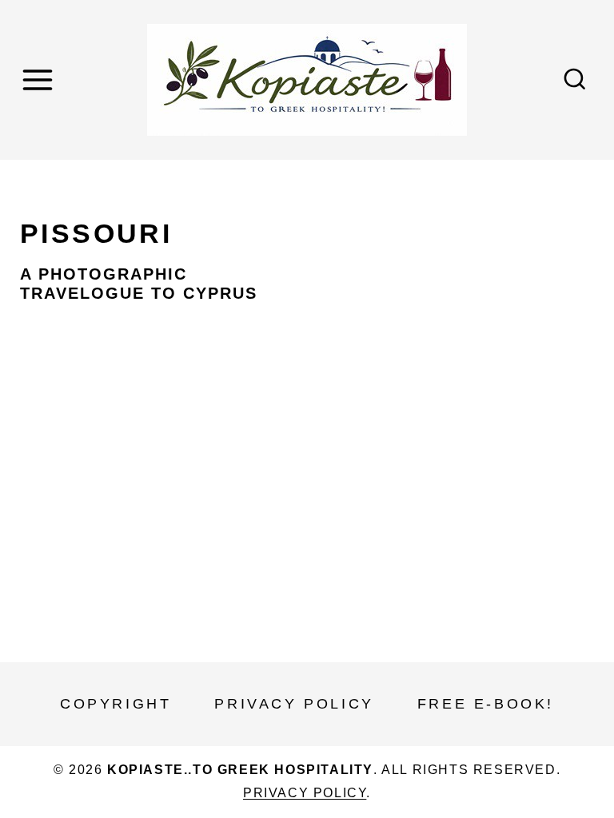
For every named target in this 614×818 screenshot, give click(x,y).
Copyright (115, 704)
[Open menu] (40, 79)
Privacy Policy (293, 704)
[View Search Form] (575, 80)
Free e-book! (485, 704)
